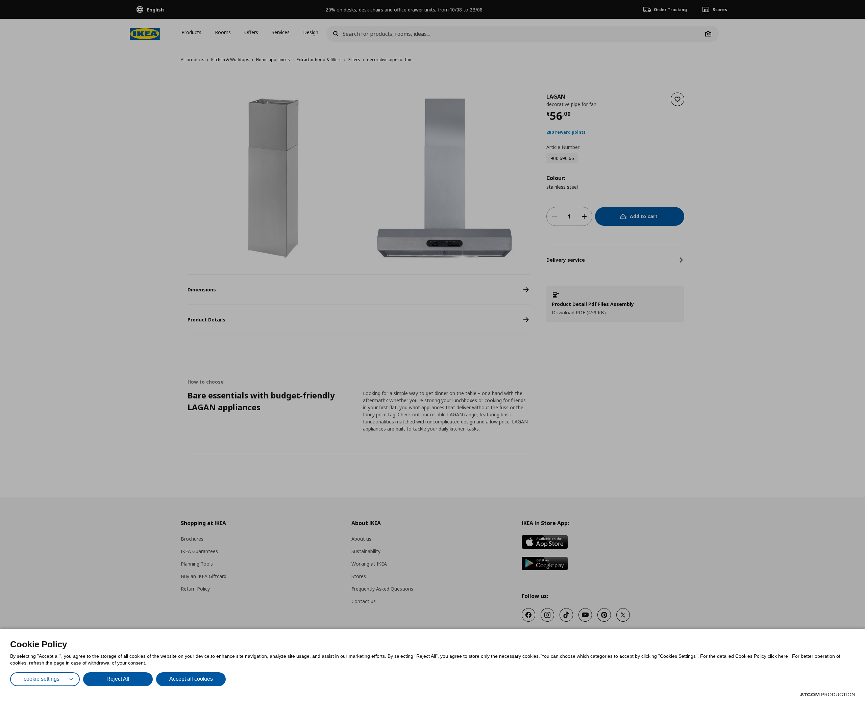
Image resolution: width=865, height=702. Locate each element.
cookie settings (41, 679)
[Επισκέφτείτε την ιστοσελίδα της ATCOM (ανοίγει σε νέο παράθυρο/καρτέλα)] (827, 694)
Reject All (117, 679)
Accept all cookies (191, 679)
